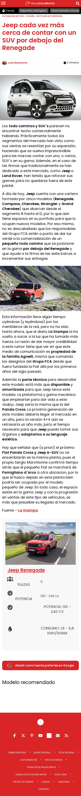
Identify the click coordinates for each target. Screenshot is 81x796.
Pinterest (31, 735)
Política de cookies (23, 781)
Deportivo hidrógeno (33, 10)
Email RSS (57, 735)
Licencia (45, 781)
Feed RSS (66, 735)
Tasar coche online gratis (41, 767)
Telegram (49, 735)
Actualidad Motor (13, 16)
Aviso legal (60, 774)
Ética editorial (67, 752)
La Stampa (28, 510)
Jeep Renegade (26, 570)
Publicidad (63, 781)
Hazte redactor (28, 759)
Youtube (40, 735)
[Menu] (3, 3)
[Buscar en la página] (77, 4)
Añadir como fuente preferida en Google (44, 665)
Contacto (44, 789)
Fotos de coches (53, 759)
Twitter (23, 735)
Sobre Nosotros (17, 752)
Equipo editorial (42, 752)
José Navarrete (17, 62)
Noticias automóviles (49, 16)
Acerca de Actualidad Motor (31, 774)
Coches (30, 16)
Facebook (14, 735)
